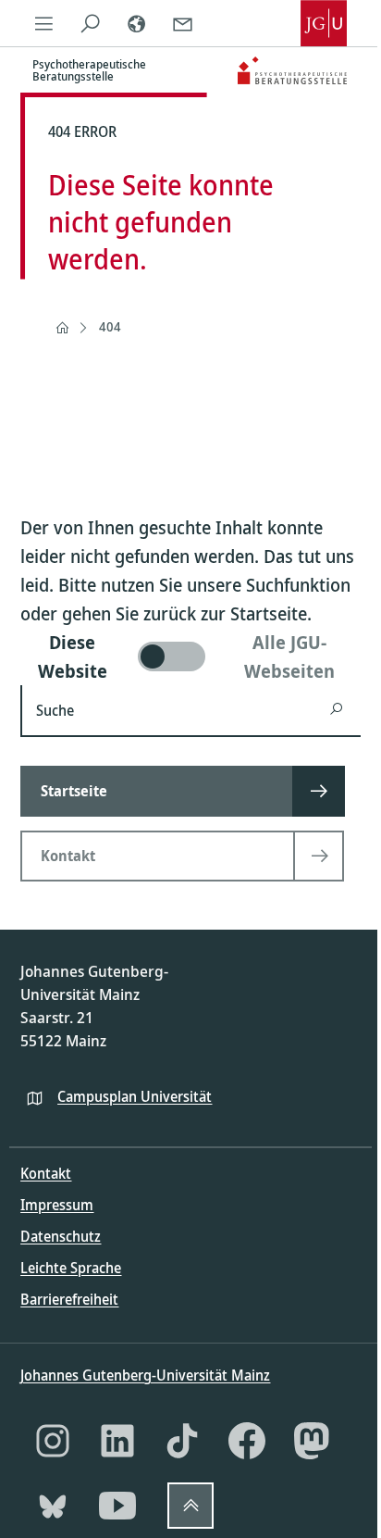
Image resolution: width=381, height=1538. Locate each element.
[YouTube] (117, 1505)
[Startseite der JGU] (324, 23)
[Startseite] (62, 328)
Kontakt (45, 1173)
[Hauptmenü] (43, 23)
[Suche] (90, 23)
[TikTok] (182, 1440)
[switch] (190, 656)
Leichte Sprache (70, 1267)
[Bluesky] (52, 1505)
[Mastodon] (311, 1440)
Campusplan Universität (134, 1096)
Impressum (56, 1204)
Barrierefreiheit (69, 1299)
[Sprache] (136, 23)
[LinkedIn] (117, 1440)
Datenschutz (60, 1236)
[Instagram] (52, 1440)
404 (110, 326)
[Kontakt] (182, 23)
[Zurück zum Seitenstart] (190, 1505)
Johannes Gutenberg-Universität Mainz (145, 1375)
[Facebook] (246, 1440)
